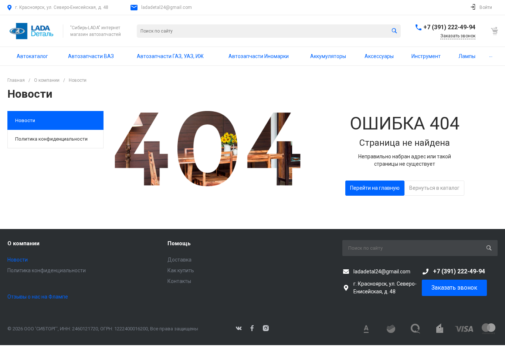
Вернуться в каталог (434, 188)
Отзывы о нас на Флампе (37, 297)
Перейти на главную (375, 188)
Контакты (179, 281)
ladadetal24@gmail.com (166, 7)
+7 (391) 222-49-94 (449, 27)
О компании (23, 243)
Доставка (179, 260)
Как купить (180, 270)
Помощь (179, 243)
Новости (25, 120)
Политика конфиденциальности (51, 139)
